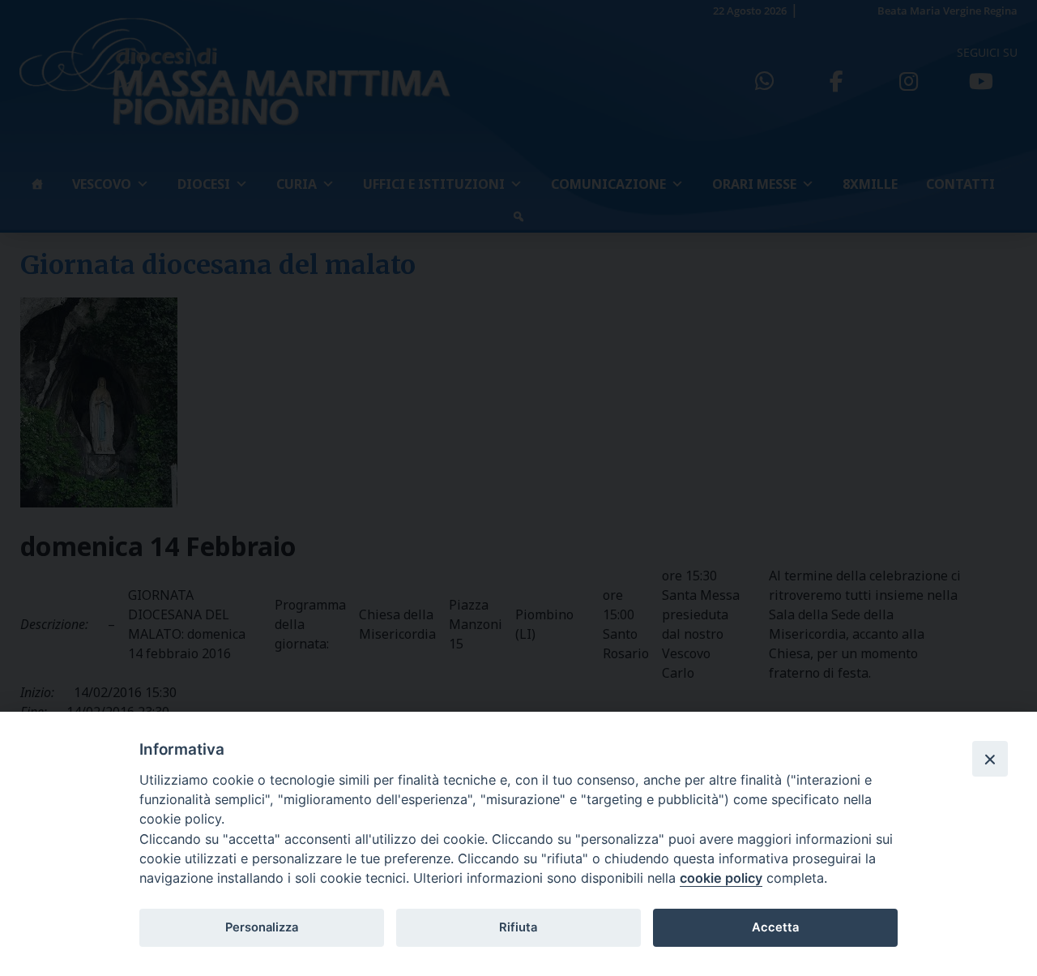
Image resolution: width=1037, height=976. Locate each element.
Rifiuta (518, 927)
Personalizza (261, 927)
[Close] (990, 759)
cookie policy (721, 878)
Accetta (775, 927)
